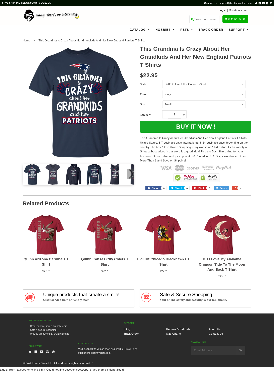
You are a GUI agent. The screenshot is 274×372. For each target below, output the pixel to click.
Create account (238, 10)
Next (130, 174)
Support (237, 29)
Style (143, 84)
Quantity (145, 114)
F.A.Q (127, 329)
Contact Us (216, 333)
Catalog (138, 29)
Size (142, 104)
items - (237, 19)
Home (26, 40)
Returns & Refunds (178, 329)
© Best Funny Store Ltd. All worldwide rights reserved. (57, 363)
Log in (222, 10)
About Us (214, 329)
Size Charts (173, 333)
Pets (185, 29)
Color (143, 94)
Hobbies (163, 29)
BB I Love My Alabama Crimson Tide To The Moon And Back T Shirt (222, 264)
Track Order (211, 29)
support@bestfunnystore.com (236, 3)
